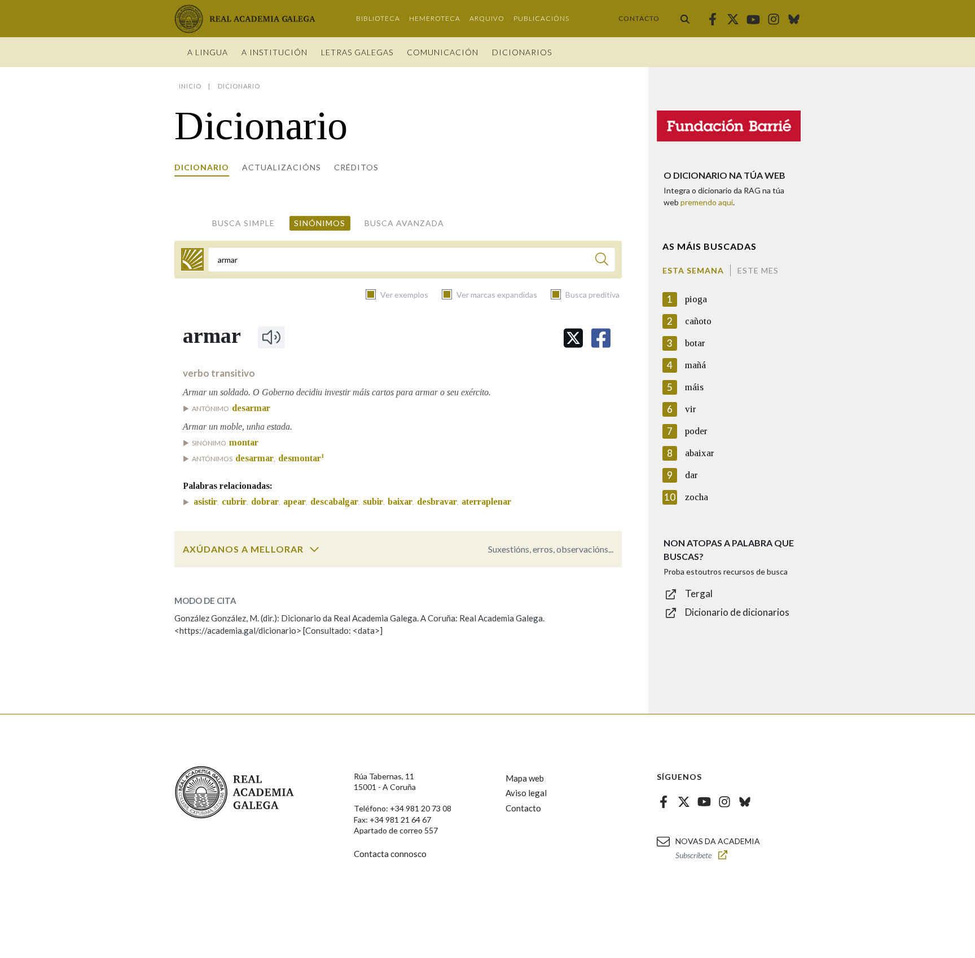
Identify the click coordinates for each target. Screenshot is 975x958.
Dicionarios (522, 52)
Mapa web (525, 778)
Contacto (639, 18)
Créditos (356, 167)
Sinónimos (319, 223)
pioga (696, 299)
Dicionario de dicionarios (737, 612)
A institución (274, 52)
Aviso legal (526, 793)
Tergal (699, 593)
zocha (696, 497)
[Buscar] (685, 18)
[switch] (314, 549)
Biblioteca (378, 18)
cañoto (698, 321)
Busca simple (243, 223)
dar (691, 475)
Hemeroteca (434, 18)
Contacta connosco (390, 854)
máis (694, 387)
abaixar (699, 453)
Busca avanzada (404, 223)
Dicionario (201, 167)
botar (695, 343)
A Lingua (207, 52)
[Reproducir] (271, 337)
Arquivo (486, 18)
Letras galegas (357, 52)
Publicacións (541, 18)
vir (690, 409)
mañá (695, 365)
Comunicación (442, 52)
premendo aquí (706, 202)
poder (696, 431)
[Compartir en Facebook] (601, 338)
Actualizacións (281, 167)
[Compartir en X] (573, 338)
